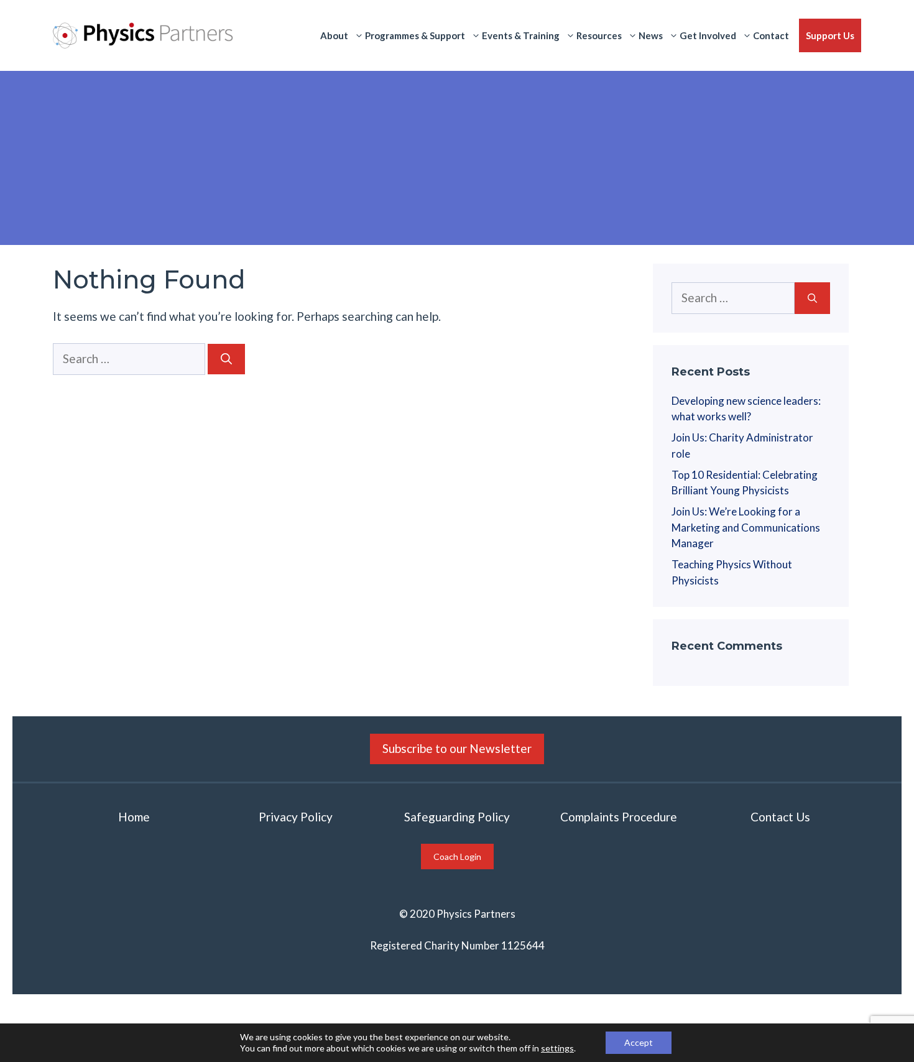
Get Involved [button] (708, 35)
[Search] (226, 359)
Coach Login (457, 856)
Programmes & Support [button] (415, 35)
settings (557, 1048)
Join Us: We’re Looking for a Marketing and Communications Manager (746, 527)
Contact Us (780, 817)
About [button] (334, 35)
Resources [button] (599, 35)
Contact (771, 35)
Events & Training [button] (521, 35)
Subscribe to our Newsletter (457, 748)
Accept (638, 1042)
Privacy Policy (296, 817)
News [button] (651, 35)
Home (134, 817)
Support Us (830, 35)
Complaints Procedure (618, 817)
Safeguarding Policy (457, 817)
